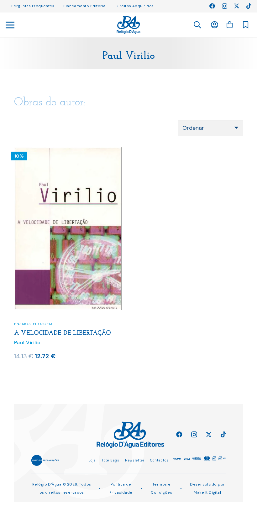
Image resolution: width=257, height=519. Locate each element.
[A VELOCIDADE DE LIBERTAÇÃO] (68, 151)
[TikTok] (248, 6)
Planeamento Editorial (85, 5)
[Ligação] (128, 25)
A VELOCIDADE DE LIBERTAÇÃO (62, 333)
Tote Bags (110, 460)
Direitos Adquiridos (135, 5)
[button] (197, 25)
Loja (92, 460)
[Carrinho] (229, 25)
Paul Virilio (27, 342)
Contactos (159, 460)
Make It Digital (207, 492)
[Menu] (10, 25)
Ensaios (22, 324)
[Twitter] (236, 6)
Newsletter (134, 460)
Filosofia (43, 324)
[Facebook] (212, 6)
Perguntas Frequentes (32, 5)
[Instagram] (224, 6)
